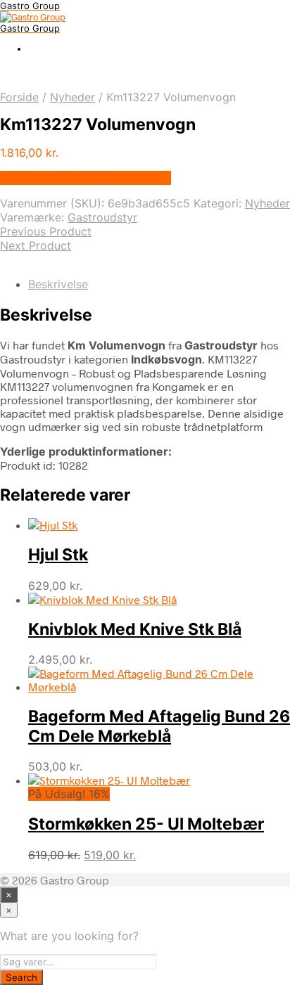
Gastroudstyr (102, 217)
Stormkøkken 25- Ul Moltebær (146, 824)
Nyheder (72, 97)
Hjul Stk (58, 555)
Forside (19, 97)
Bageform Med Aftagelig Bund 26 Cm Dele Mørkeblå (159, 726)
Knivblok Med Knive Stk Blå (134, 629)
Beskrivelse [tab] (58, 284)
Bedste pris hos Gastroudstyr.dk (85, 178)
